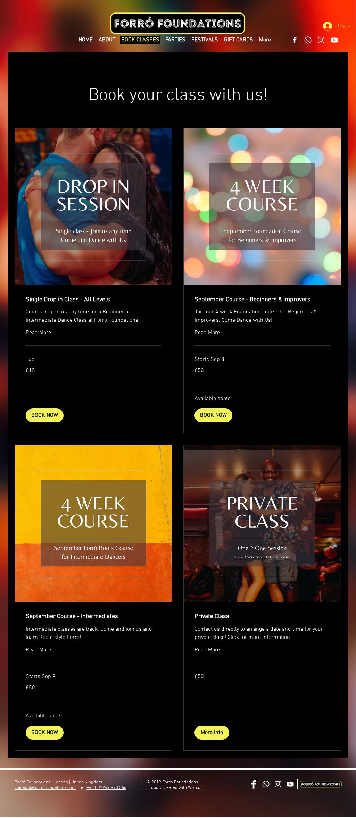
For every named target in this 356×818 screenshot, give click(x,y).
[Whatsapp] (308, 40)
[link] (93, 300)
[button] (45, 415)
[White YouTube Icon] (334, 40)
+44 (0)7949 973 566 (106, 788)
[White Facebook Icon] (294, 40)
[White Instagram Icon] (321, 40)
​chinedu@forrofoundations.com (45, 788)
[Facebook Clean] (253, 784)
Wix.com (196, 788)
